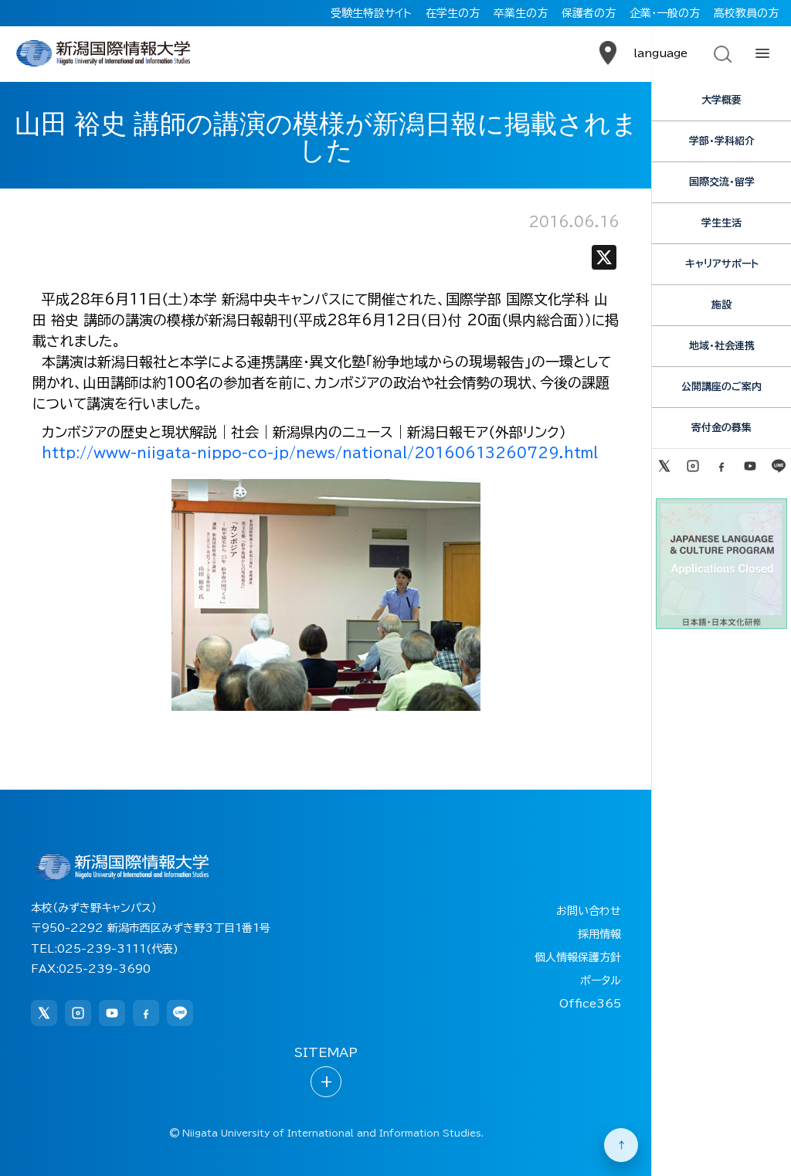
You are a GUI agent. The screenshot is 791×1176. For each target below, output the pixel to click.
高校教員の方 (746, 13)
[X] (604, 261)
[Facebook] (721, 466)
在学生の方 (453, 13)
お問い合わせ (588, 911)
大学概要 (721, 100)
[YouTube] (750, 466)
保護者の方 (589, 13)
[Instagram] (692, 466)
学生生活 (721, 223)
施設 (721, 305)
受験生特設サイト (371, 13)
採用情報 (599, 934)
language (660, 53)
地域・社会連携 (722, 346)
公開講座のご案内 (721, 387)
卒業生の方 (521, 13)
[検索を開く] (721, 53)
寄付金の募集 (721, 428)
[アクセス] (607, 53)
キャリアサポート (722, 264)
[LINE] (779, 466)
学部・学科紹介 (722, 141)
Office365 (590, 1003)
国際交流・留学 (722, 182)
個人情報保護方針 (578, 957)
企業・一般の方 (665, 13)
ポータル (600, 980)
